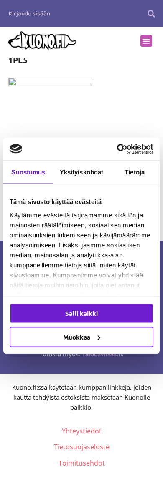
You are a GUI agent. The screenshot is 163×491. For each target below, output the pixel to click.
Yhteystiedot (82, 431)
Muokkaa (76, 336)
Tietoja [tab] (135, 172)
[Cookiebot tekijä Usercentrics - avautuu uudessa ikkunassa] (117, 149)
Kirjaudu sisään (29, 14)
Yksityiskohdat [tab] (81, 172)
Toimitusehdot (82, 463)
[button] (151, 13)
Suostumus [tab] (28, 172)
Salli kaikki (81, 313)
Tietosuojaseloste (82, 446)
